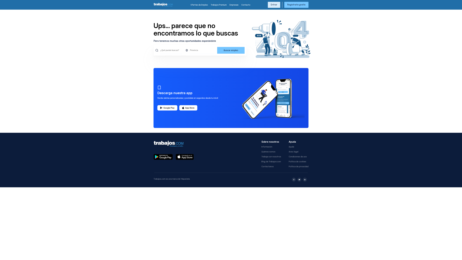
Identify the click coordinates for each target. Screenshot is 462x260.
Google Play (168, 108)
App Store (189, 108)
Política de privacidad (298, 167)
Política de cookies (297, 162)
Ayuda (291, 147)
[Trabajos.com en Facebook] (294, 180)
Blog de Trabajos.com (271, 162)
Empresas (234, 5)
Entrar (274, 5)
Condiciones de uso (298, 157)
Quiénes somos (268, 152)
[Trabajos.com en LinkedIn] (305, 180)
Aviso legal (293, 152)
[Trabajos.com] (163, 6)
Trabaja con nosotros (271, 157)
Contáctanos (267, 167)
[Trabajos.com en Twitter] (299, 180)
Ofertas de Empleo (199, 5)
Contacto (245, 5)
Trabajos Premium (219, 5)
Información (266, 147)
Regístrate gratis (296, 5)
